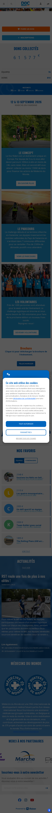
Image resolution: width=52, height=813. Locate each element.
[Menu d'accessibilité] (49, 810)
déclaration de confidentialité (24, 398)
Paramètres (26, 432)
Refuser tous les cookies (26, 438)
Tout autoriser (26, 424)
